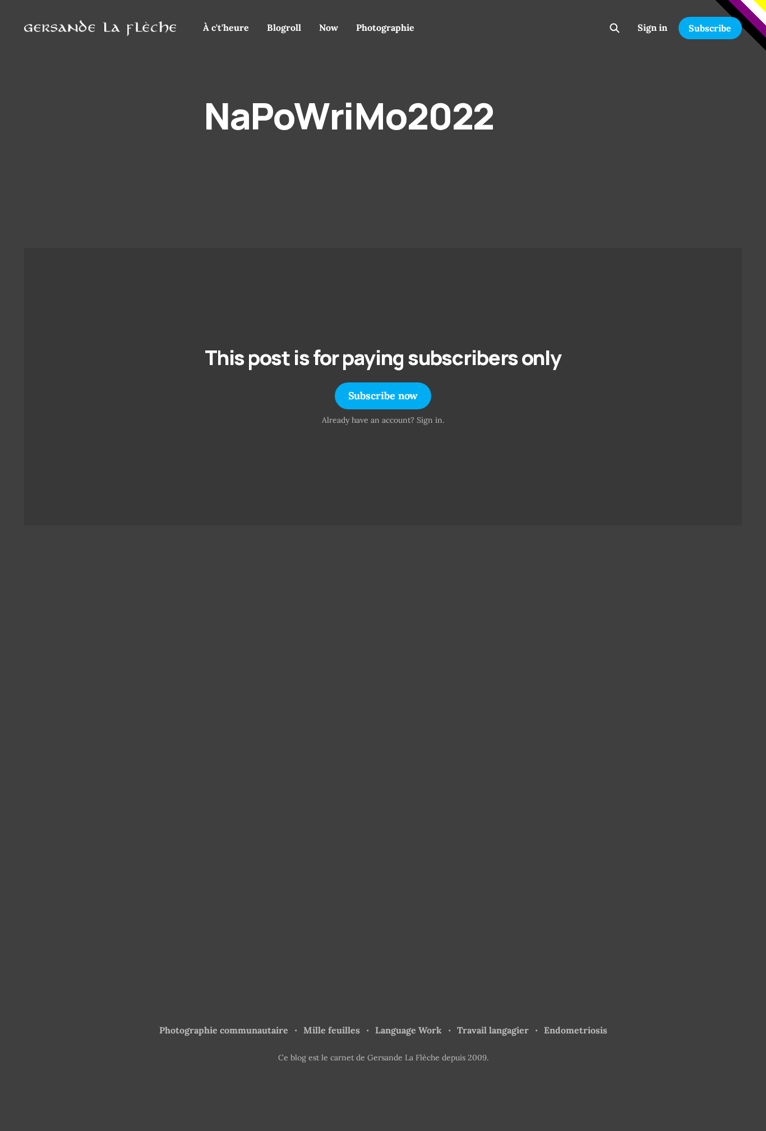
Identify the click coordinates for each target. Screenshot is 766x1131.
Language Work (408, 1030)
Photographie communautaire (223, 1030)
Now (328, 27)
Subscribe (710, 28)
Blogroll (284, 27)
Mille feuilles (331, 1030)
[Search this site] (614, 28)
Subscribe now (383, 395)
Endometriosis (575, 1030)
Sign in (652, 27)
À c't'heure (226, 27)
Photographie (385, 27)
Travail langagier (493, 1030)
